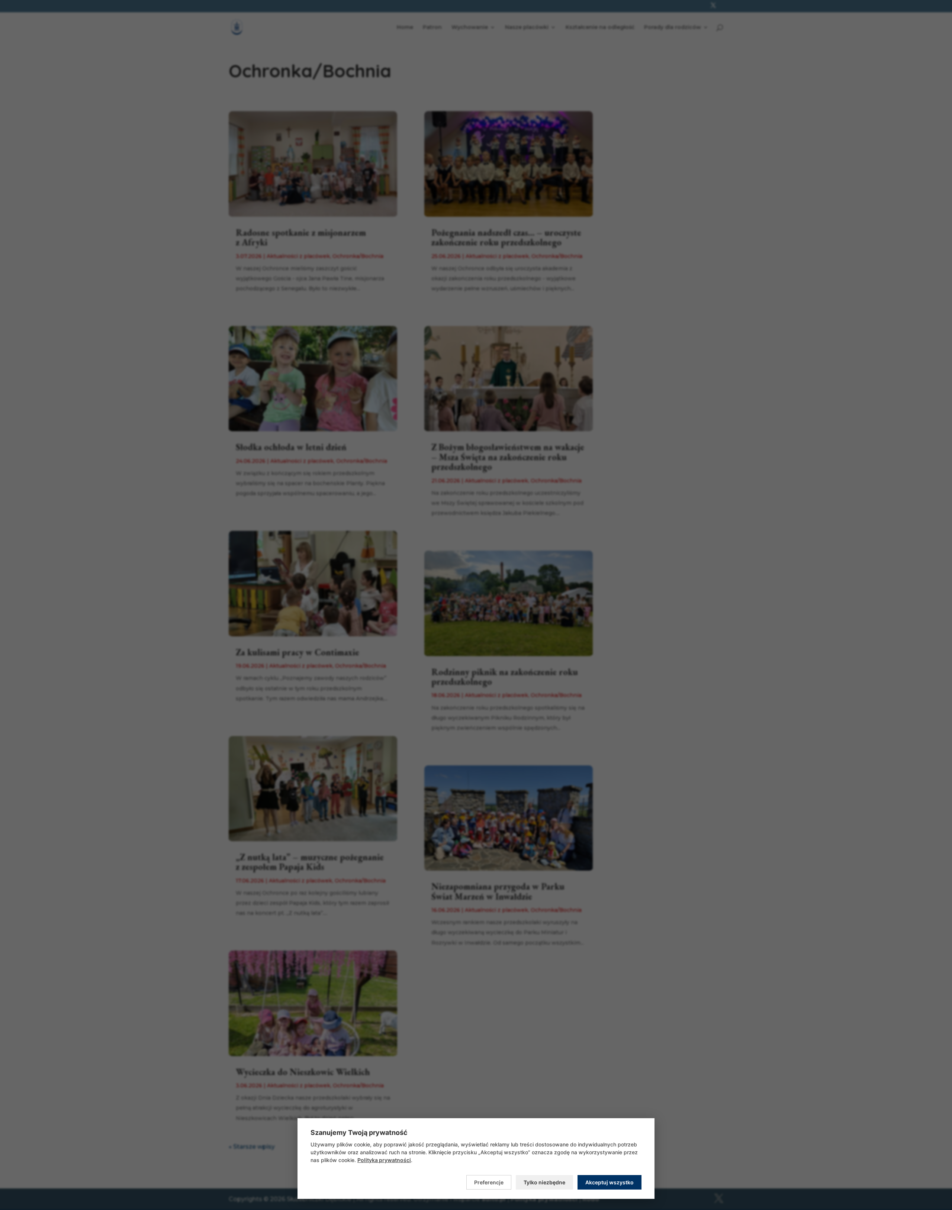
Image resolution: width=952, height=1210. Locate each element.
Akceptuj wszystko (609, 1182)
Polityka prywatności (384, 1160)
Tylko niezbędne (544, 1182)
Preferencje (489, 1182)
